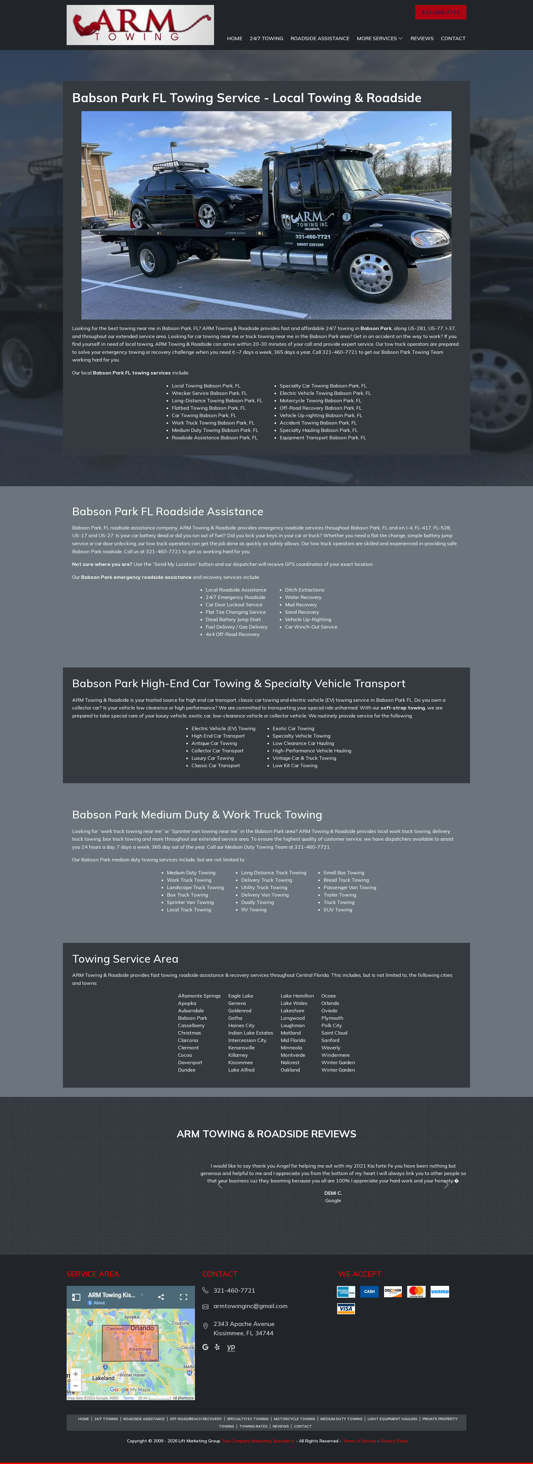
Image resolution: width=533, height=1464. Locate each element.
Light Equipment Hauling (392, 1411)
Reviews (422, 38)
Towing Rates (253, 1419)
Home (234, 38)
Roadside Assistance (320, 38)
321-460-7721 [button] (441, 12)
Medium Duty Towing (341, 1411)
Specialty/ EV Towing (248, 1411)
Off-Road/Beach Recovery (196, 1411)
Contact (453, 38)
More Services (377, 38)
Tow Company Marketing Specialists (258, 1433)
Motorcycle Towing (294, 1411)
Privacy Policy (394, 1433)
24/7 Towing (266, 38)
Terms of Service (359, 1433)
